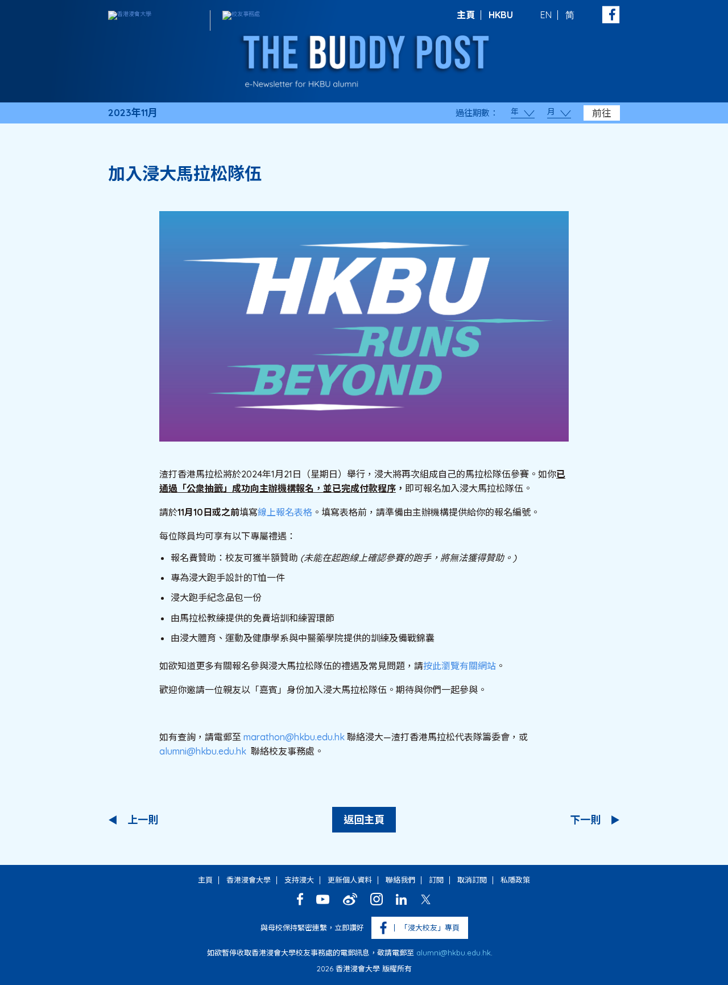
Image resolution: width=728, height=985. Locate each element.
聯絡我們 (400, 879)
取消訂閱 (472, 879)
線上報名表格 (285, 512)
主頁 (466, 14)
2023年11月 (133, 112)
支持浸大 (299, 879)
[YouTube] (323, 899)
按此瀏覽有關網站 (459, 665)
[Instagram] (376, 899)
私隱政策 (515, 879)
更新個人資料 (350, 879)
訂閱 (436, 879)
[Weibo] (350, 899)
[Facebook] (300, 899)
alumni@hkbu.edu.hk (202, 751)
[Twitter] (426, 899)
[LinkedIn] (401, 899)
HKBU (501, 14)
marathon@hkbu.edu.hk (294, 737)
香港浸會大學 (248, 879)
